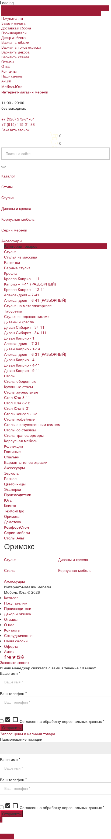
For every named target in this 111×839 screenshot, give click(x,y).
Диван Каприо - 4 (19, 359)
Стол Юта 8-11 (17, 397)
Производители (17, 494)
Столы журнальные (21, 392)
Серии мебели (17, 532)
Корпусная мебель (20, 440)
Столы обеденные (20, 381)
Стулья (10, 251)
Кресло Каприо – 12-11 (24, 289)
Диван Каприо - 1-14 (22, 348)
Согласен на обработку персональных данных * (54, 721)
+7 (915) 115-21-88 (18, 124)
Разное (10, 478)
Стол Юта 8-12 (17, 402)
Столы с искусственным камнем (32, 424)
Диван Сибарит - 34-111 (25, 332)
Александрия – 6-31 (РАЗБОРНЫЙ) (35, 354)
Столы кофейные (19, 419)
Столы (9, 375)
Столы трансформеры (24, 435)
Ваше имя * (10, 673)
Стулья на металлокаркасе (28, 305)
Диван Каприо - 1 (19, 338)
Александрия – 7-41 (21, 294)
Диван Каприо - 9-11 (22, 370)
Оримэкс (11, 516)
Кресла (10, 273)
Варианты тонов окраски (25, 462)
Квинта (10, 505)
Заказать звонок (15, 129)
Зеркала (11, 473)
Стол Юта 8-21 (17, 408)
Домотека (12, 521)
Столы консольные (20, 413)
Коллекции (13, 446)
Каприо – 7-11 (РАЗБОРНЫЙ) (30, 284)
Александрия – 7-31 (21, 343)
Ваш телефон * (13, 693)
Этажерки (12, 489)
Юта (8, 500)
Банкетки (12, 262)
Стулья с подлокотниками (27, 316)
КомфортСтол (16, 527)
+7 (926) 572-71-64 (18, 119)
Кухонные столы (18, 386)
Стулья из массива (20, 257)
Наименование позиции (21, 739)
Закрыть (7, 836)
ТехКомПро (14, 511)
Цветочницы (15, 483)
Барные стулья (17, 267)
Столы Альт (14, 538)
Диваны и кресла (19, 321)
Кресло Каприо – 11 (21, 278)
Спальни (11, 456)
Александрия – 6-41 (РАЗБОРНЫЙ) (35, 300)
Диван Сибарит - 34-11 (24, 327)
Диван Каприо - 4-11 (22, 365)
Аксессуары (14, 467)
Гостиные (12, 451)
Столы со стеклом (20, 429)
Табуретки (13, 311)
